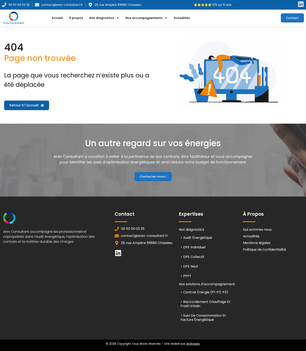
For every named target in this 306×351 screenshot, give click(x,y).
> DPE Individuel (192, 247)
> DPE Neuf (189, 266)
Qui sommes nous (257, 229)
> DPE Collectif (192, 256)
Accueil (57, 18)
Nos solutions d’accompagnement (207, 284)
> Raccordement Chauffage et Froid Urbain (205, 303)
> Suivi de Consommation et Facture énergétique (203, 317)
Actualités (182, 18)
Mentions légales (256, 242)
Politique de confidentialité (264, 249)
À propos (76, 18)
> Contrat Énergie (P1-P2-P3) (204, 292)
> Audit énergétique (196, 237)
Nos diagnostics (101, 18)
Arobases (193, 344)
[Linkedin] (118, 253)
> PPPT (186, 276)
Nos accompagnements (144, 18)
